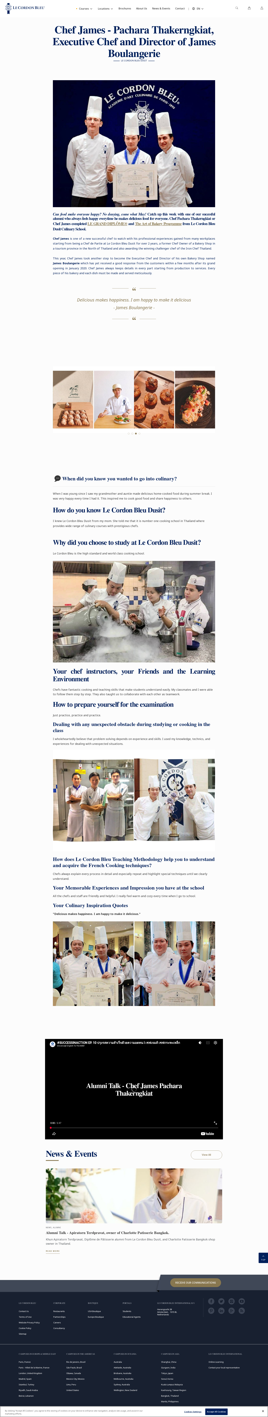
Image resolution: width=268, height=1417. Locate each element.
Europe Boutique (96, 1316)
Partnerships (59, 1316)
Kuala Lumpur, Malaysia (172, 1384)
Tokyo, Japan (167, 1373)
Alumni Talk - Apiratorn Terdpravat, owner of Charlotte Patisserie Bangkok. (107, 1232)
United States (72, 1390)
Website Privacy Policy (29, 1322)
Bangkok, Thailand (170, 1395)
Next (209, 405)
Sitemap (22, 1333)
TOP (263, 1259)
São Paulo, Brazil (74, 1367)
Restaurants (59, 1311)
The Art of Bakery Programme (158, 223)
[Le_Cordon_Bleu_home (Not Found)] (25, 8)
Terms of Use (25, 1316)
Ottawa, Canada (73, 1373)
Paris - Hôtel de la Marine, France (34, 1367)
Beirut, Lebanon (26, 1395)
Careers (57, 1322)
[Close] (263, 1411)
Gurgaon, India (168, 1367)
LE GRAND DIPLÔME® (107, 223)
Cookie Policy (25, 1328)
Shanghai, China (168, 1362)
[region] (134, 1411)
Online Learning (216, 1362)
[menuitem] (236, 8)
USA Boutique (94, 1311)
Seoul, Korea (167, 1378)
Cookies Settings (193, 1411)
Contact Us (24, 1311)
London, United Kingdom (30, 1373)
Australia (118, 1362)
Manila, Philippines (170, 1401)
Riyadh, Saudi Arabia (28, 1390)
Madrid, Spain (25, 1378)
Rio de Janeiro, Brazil (75, 1362)
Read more (53, 1251)
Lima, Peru (71, 1384)
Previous (59, 405)
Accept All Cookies (216, 1411)
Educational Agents (132, 1316)
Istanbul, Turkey (26, 1384)
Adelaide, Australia (122, 1367)
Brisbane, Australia (122, 1373)
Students (127, 1311)
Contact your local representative (224, 1367)
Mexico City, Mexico (75, 1378)
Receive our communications (195, 1282)
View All (206, 1154)
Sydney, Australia (122, 1384)
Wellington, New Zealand (125, 1390)
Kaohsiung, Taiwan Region (173, 1390)
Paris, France (25, 1362)
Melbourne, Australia (123, 1378)
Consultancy (59, 1328)
